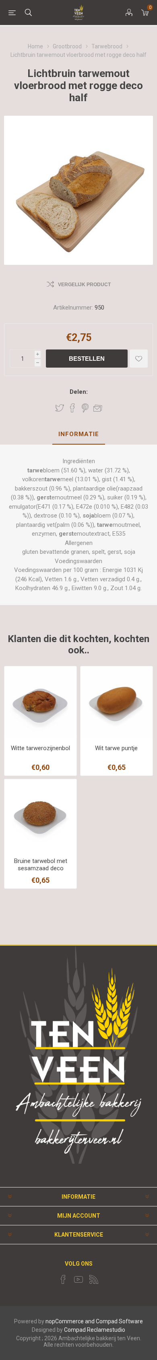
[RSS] (93, 1279)
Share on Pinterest (85, 407)
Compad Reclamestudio (94, 1330)
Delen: (79, 391)
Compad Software (119, 1321)
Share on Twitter (59, 407)
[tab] (78, 434)
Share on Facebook (72, 407)
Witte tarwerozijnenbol (40, 748)
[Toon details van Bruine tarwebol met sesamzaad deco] (40, 815)
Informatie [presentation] (78, 434)
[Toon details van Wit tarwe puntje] (117, 702)
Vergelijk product (84, 284)
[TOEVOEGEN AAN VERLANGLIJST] (139, 358)
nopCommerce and (70, 1321)
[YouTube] (78, 1279)
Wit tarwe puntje (116, 748)
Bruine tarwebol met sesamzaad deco (40, 864)
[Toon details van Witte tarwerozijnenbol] (40, 702)
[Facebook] (63, 1279)
